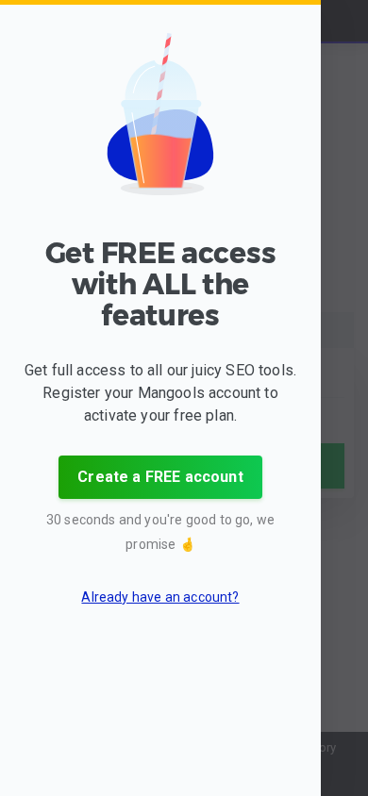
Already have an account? (160, 597)
